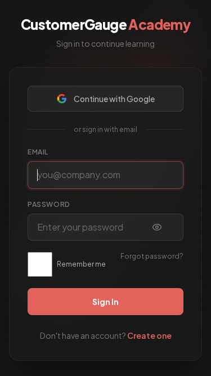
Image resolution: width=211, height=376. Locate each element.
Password (49, 204)
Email (38, 152)
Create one (149, 335)
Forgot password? (151, 256)
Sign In (105, 302)
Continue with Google (114, 99)
